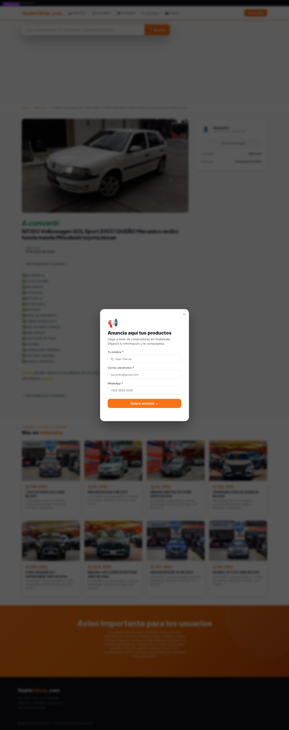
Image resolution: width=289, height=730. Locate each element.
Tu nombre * (116, 352)
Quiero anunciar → (144, 403)
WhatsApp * (115, 383)
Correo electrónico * (121, 367)
